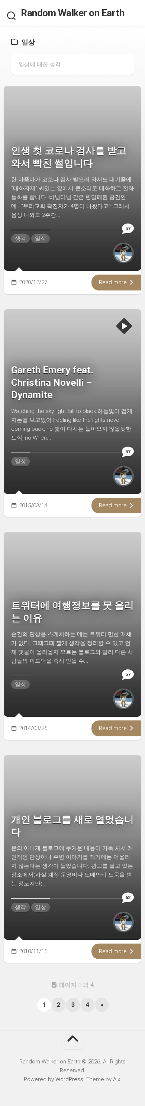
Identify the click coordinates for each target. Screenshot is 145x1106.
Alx (116, 1079)
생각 (20, 238)
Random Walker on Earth (72, 13)
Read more (113, 282)
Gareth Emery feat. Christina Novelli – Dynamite (52, 382)
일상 (40, 238)
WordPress (69, 1079)
